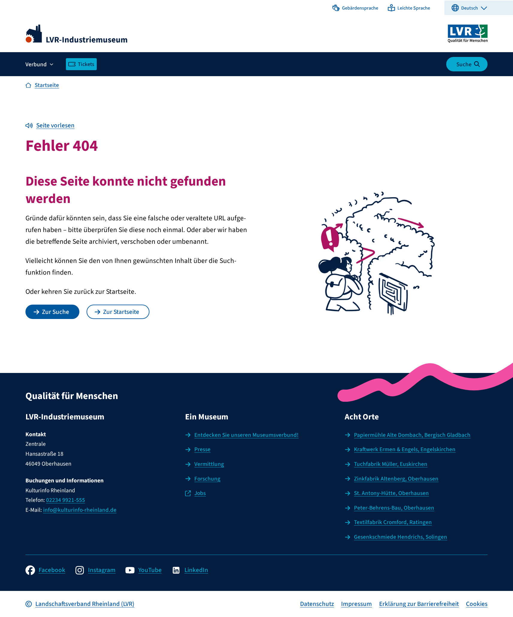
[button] (355, 8)
